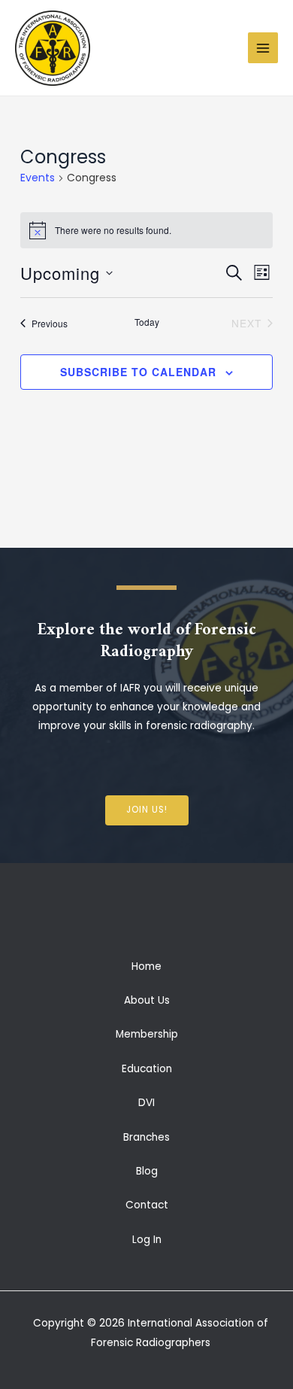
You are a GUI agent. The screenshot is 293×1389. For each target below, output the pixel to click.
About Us (147, 1000)
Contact (146, 1205)
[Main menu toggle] (263, 47)
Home (146, 966)
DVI (146, 1103)
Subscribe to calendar (138, 371)
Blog (147, 1171)
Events (37, 178)
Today (146, 322)
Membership (147, 1034)
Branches (146, 1137)
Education (147, 1069)
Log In (147, 1239)
